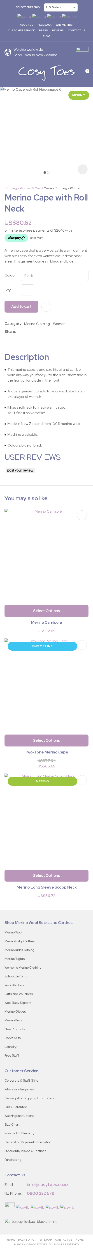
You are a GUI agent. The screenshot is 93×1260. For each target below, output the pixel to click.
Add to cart (21, 306)
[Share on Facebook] (18, 331)
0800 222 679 (40, 1193)
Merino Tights (15, 959)
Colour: (10, 275)
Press (43, 30)
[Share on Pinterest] (38, 331)
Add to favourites (82, 515)
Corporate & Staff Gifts (21, 1080)
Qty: (8, 290)
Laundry (10, 1047)
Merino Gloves (15, 1011)
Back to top (27, 1239)
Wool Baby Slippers (18, 1003)
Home (11, 1239)
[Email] (31, 332)
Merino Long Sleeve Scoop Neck (47, 887)
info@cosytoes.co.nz (47, 1184)
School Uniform (16, 976)
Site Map (46, 1239)
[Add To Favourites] (46, 307)
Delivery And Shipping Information (29, 1098)
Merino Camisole (46, 622)
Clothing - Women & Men (23, 188)
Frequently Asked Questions (25, 1151)
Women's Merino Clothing (23, 967)
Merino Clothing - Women (62, 188)
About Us (26, 24)
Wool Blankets (14, 985)
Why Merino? (65, 24)
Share (10, 331)
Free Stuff (12, 1055)
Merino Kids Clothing (19, 950)
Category (13, 323)
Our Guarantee (16, 1107)
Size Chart (12, 1124)
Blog (46, 36)
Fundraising (13, 1160)
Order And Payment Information (28, 1142)
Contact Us (76, 30)
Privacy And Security (19, 1133)
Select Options (46, 610)
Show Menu (7, 72)
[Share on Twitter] (24, 332)
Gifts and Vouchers (19, 994)
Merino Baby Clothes (20, 941)
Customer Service (21, 30)
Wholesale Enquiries (19, 1089)
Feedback (44, 24)
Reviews (58, 30)
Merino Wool (13, 932)
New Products (15, 1029)
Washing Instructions (19, 1116)
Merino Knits (13, 1020)
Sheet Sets (13, 1038)
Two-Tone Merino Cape (46, 752)
